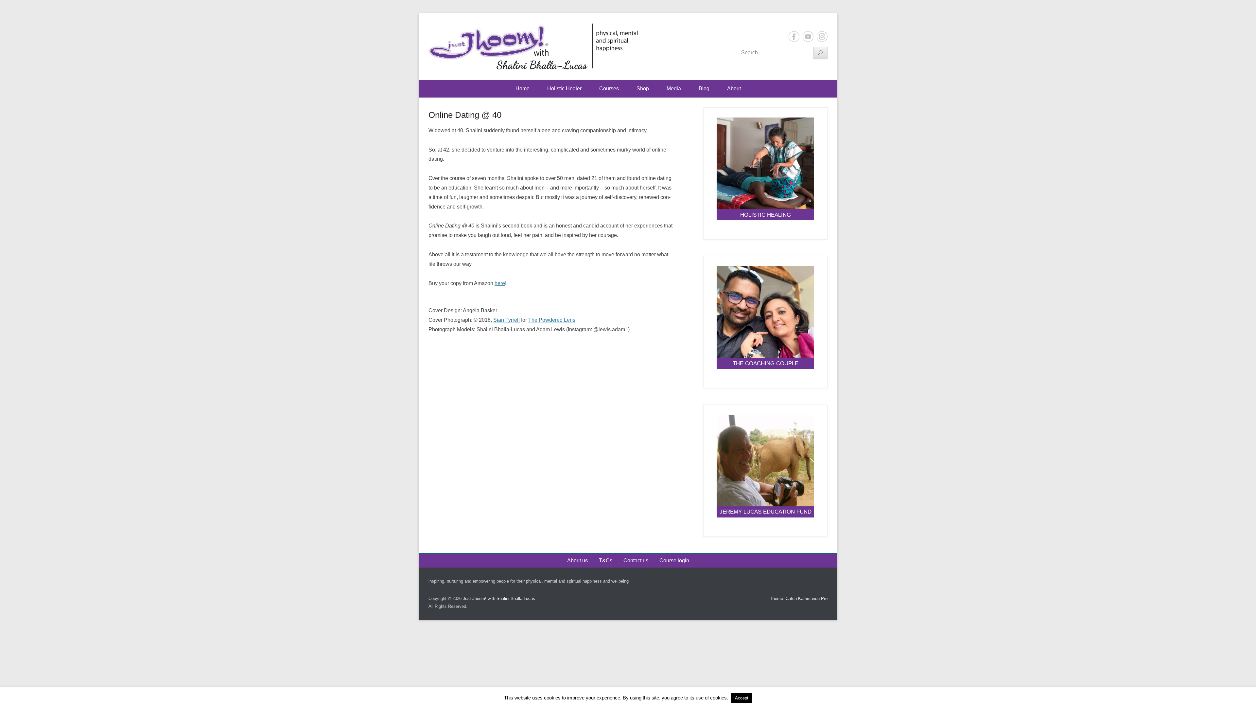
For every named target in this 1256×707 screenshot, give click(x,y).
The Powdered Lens (551, 320)
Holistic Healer (564, 88)
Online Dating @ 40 (464, 115)
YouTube (808, 36)
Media (674, 88)
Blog (704, 88)
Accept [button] (741, 698)
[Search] (820, 53)
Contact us (635, 560)
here (500, 283)
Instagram (822, 36)
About (734, 88)
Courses (609, 88)
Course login (674, 560)
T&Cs (605, 560)
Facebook (794, 36)
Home (522, 88)
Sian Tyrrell (506, 320)
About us (577, 560)
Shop (643, 88)
